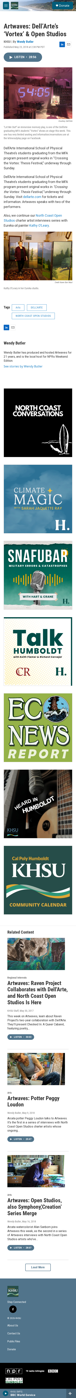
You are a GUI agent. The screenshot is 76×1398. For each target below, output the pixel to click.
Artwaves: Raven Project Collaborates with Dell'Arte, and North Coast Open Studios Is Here (37, 993)
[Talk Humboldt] (38, 651)
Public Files (13, 1341)
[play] (5, 1393)
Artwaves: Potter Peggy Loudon (33, 1101)
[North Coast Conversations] (38, 423)
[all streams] (71, 1393)
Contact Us (13, 1333)
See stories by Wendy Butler (23, 366)
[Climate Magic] (38, 499)
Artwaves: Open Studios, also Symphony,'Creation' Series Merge (34, 1206)
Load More (38, 1267)
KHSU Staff (13, 1010)
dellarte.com (32, 197)
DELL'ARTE (37, 307)
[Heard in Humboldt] (38, 804)
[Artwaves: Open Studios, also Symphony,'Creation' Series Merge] (36, 1171)
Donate (64, 5)
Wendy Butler (25, 41)
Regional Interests (17, 977)
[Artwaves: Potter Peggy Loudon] (36, 1069)
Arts (18, 307)
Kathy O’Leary (39, 225)
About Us (12, 1325)
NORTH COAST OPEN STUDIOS (33, 315)
